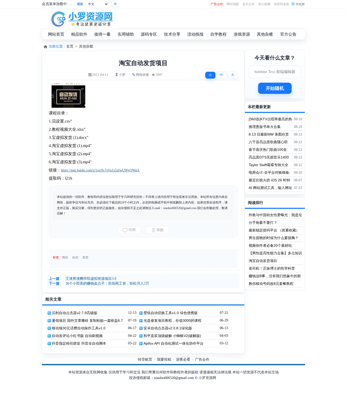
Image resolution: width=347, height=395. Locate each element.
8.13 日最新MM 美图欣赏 (269, 134)
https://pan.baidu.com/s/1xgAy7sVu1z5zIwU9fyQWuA (100, 170)
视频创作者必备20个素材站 (270, 245)
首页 (69, 46)
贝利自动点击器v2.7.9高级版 (74, 313)
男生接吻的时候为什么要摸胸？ (273, 238)
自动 (75, 257)
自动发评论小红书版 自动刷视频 (77, 336)
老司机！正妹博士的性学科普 (272, 268)
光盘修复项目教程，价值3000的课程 (172, 320)
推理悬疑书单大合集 (265, 127)
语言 (80, 4)
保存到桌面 (281, 4)
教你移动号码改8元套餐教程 (271, 284)
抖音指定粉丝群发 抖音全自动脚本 (79, 343)
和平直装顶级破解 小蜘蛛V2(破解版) (172, 336)
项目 (65, 257)
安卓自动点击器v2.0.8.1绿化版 (168, 328)
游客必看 (183, 359)
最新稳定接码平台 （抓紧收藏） (274, 230)
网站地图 (233, 4)
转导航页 (145, 359)
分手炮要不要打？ (263, 223)
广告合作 (217, 4)
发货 (85, 257)
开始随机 (275, 88)
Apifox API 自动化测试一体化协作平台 (173, 343)
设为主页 (248, 4)
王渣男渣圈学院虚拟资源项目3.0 (91, 279)
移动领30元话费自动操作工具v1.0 (78, 328)
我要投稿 (164, 359)
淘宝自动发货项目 (263, 261)
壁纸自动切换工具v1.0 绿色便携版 (171, 313)
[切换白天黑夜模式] (115, 4)
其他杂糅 (86, 46)
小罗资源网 (207, 378)
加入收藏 (264, 4)
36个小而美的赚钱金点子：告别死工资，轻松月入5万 (107, 283)
